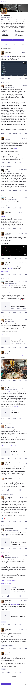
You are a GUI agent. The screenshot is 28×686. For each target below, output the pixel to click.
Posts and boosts (5, 48)
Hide (24, 62)
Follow (12, 40)
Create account (6, 684)
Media (13, 44)
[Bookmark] (20, 78)
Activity (5, 44)
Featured (23, 44)
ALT (25, 74)
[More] (26, 78)
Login (14, 684)
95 (1, 21)
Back (4, 1)
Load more (14, 676)
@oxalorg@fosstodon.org (6, 17)
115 (9, 21)
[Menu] (25, 40)
